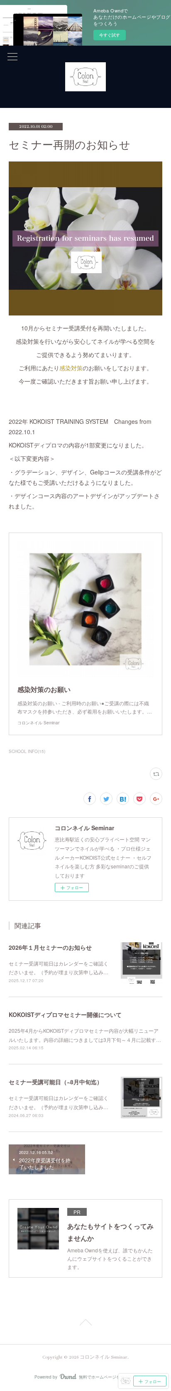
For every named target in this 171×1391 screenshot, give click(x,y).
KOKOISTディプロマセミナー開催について (65, 1014)
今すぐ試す (109, 35)
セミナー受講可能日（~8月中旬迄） (56, 1082)
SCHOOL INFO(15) (27, 751)
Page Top (85, 1323)
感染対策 (71, 368)
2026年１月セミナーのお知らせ (50, 947)
